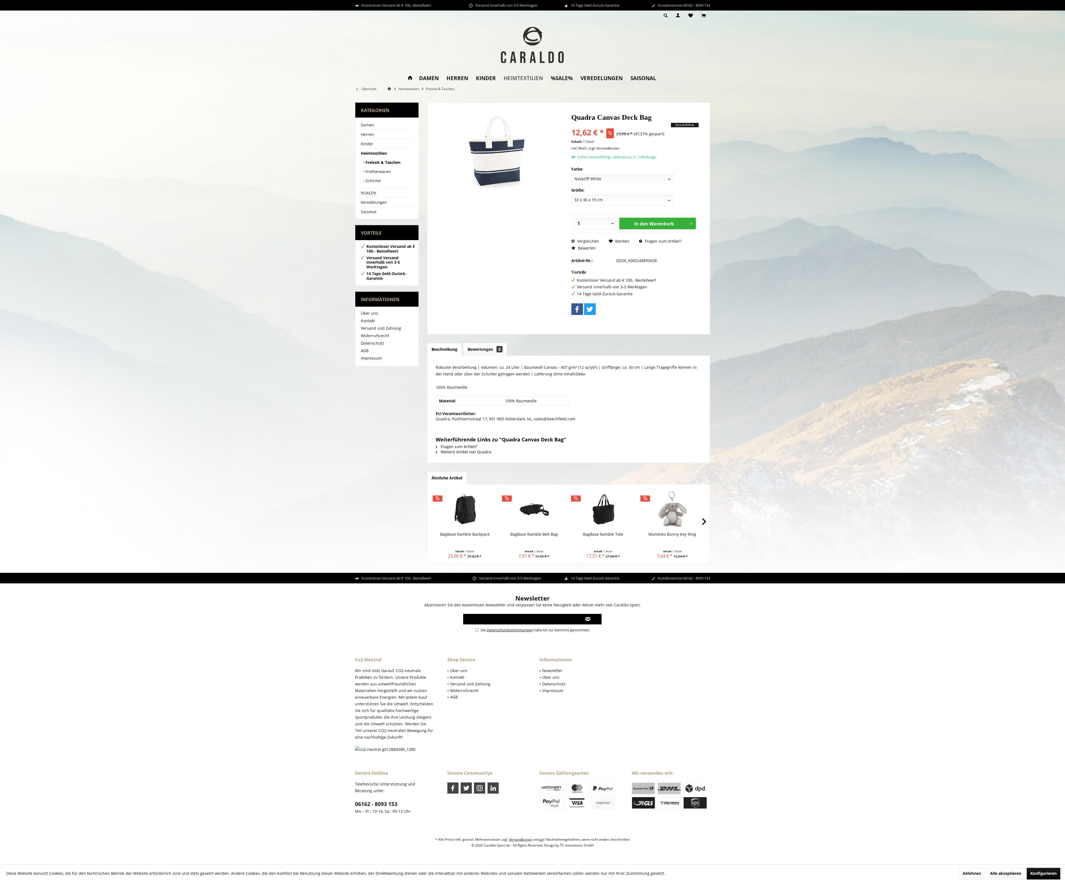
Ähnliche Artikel (447, 478)
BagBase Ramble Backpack (465, 534)
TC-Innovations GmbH (577, 845)
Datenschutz (372, 343)
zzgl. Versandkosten (604, 148)
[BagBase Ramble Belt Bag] (534, 509)
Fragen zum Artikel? (662, 241)
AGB (365, 350)
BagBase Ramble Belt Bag (534, 534)
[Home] (410, 78)
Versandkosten (520, 839)
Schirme (372, 180)
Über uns (369, 313)
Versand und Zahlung (381, 328)
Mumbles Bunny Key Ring (672, 534)
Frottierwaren (377, 171)
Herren (367, 134)
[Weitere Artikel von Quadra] (685, 125)
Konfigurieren (1043, 873)
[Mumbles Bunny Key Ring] (672, 509)
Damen (367, 125)
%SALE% (368, 192)
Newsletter (552, 670)
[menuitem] (703, 16)
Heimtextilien (374, 153)
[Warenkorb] (703, 15)
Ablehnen (972, 873)
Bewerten (586, 248)
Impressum (371, 358)
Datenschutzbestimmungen (510, 629)
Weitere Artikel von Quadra (465, 451)
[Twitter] (590, 309)
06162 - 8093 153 (376, 804)
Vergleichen (587, 241)
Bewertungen (484, 349)
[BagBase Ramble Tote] (603, 509)
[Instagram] (479, 788)
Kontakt (368, 320)
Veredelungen (374, 202)
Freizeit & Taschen (382, 162)
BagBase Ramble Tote (603, 534)
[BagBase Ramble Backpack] (465, 509)
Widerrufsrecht (375, 335)
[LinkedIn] (493, 788)
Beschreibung (444, 349)
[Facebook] (577, 309)
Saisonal (368, 211)
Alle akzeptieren (1005, 873)
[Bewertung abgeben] (620, 125)
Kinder (367, 143)
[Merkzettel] (690, 15)
